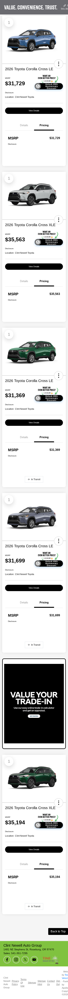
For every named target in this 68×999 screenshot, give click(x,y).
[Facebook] (7, 959)
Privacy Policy (15, 983)
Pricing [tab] (44, 125)
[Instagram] (16, 959)
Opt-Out (58, 983)
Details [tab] (24, 125)
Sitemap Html (42, 983)
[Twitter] (25, 959)
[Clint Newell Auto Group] (30, 7)
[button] (58, 63)
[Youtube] (34, 959)
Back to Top (58, 931)
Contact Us (51, 983)
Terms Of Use (23, 982)
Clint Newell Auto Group (6, 983)
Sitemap (32, 982)
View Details (34, 111)
